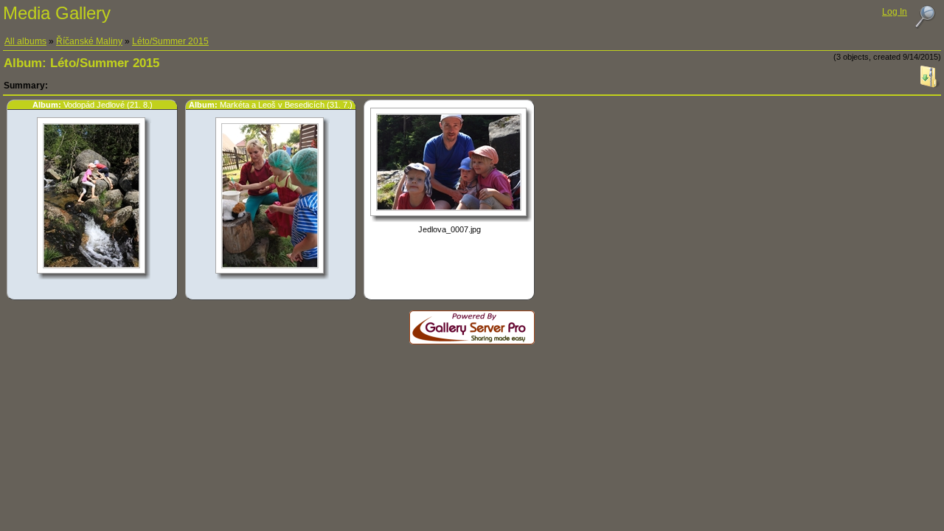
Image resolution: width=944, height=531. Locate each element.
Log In (894, 12)
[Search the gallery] (924, 17)
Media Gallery (57, 13)
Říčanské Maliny (89, 41)
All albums (25, 41)
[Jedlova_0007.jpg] (448, 210)
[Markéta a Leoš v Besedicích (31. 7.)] (269, 268)
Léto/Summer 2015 (170, 41)
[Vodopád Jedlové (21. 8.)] (91, 268)
